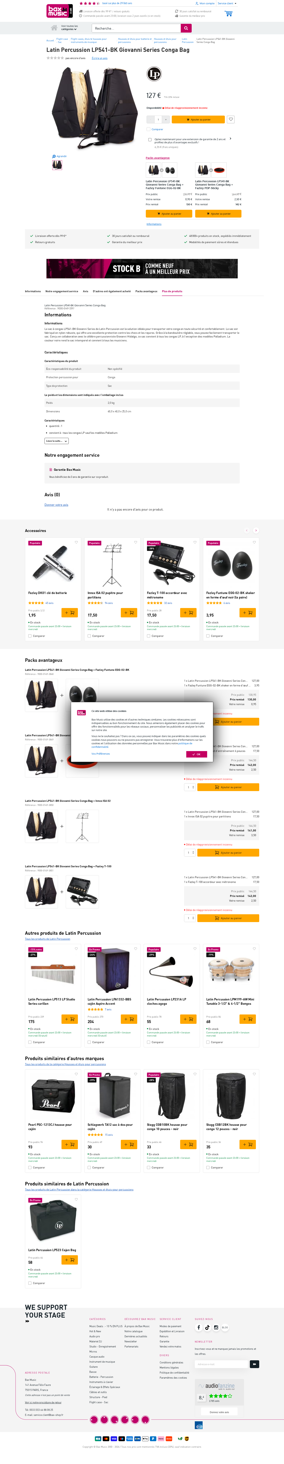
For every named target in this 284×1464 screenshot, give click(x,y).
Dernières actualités (136, 1336)
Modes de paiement (170, 1326)
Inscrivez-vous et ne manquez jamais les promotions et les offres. (225, 1351)
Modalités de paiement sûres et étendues (213, 242)
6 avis (226, 603)
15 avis (109, 1134)
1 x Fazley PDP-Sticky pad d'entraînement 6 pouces (214, 750)
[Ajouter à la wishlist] (230, 119)
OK (198, 754)
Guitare (93, 1366)
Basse (92, 1371)
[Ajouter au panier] (69, 612)
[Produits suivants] (256, 530)
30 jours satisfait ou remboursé (195, 11)
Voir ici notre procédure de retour (43, 1402)
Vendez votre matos (170, 1346)
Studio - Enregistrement (102, 1346)
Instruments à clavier (101, 1381)
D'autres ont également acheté (112, 291)
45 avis (49, 603)
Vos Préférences (101, 753)
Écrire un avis (100, 58)
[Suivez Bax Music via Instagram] (216, 1327)
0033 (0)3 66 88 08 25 (41, 1409)
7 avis (108, 1009)
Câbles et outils (98, 1392)
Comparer (39, 635)
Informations (33, 291)
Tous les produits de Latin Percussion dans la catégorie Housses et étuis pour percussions (79, 1189)
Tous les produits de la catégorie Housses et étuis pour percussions (65, 1064)
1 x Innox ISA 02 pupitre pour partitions (207, 816)
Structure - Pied (98, 1397)
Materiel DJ (95, 1341)
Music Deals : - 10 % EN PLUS (106, 1326)
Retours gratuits (45, 242)
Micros (93, 1351)
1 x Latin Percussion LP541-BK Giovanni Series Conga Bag (216, 680)
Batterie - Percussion (101, 1376)
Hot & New (95, 1331)
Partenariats (131, 1346)
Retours (164, 1336)
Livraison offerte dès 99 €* (51, 235)
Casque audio (96, 1356)
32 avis (168, 603)
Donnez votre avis (219, 1412)
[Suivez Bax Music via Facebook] (199, 1327)
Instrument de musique (102, 1361)
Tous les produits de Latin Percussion (47, 938)
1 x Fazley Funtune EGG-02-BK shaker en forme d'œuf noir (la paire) (217, 685)
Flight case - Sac (98, 1402)
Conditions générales (171, 1362)
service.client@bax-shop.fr (48, 1414)
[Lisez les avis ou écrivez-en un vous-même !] (55, 58)
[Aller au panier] (228, 11)
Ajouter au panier (231, 721)
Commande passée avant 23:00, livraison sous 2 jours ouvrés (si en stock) (121, 15)
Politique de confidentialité (174, 1372)
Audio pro (94, 1336)
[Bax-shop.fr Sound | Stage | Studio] (59, 11)
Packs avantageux (146, 291)
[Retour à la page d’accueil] (54, 27)
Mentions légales (169, 1367)
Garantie (164, 1341)
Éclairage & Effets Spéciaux (104, 1387)
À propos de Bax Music (137, 1326)
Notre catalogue (133, 1331)
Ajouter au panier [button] (201, 119)
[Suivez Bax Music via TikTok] (207, 1327)
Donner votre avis (56, 505)
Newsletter (131, 1341)
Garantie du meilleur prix (192, 15)
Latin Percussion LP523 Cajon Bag (52, 1250)
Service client (171, 1319)
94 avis (109, 603)
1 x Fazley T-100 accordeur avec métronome (210, 881)
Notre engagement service (61, 291)
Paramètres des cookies (173, 1377)
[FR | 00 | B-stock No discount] (142, 268)
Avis (85, 291)
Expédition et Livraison (172, 1331)
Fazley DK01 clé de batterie (47, 593)
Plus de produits (172, 291)
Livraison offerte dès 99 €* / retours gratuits (106, 11)
